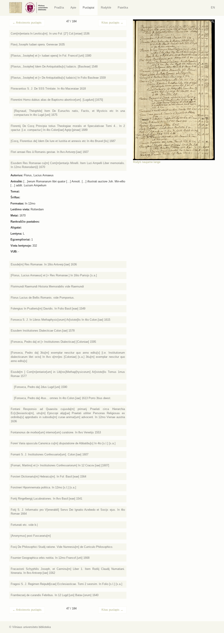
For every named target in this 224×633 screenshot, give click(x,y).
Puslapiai (88, 7)
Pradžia (59, 7)
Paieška (123, 7)
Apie (73, 7)
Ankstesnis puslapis (27, 22)
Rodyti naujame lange (146, 162)
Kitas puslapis (112, 22)
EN (213, 7)
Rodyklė (106, 7)
